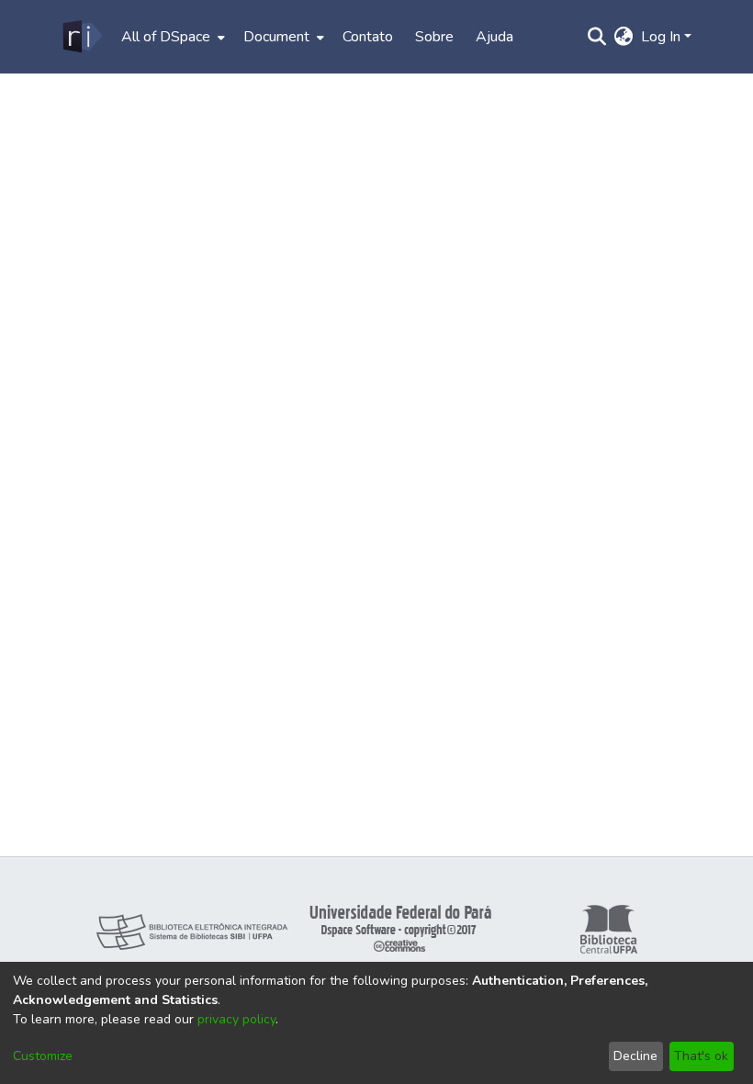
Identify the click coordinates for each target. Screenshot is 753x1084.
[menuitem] (171, 36)
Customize (43, 1056)
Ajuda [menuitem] (494, 37)
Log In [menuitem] (660, 37)
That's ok (701, 1056)
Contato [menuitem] (368, 37)
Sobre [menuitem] (434, 37)
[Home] (81, 36)
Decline (635, 1056)
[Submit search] (597, 37)
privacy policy (236, 1019)
